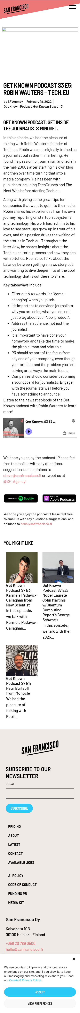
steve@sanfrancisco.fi (22, 475)
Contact (15, 853)
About (13, 835)
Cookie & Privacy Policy (25, 980)
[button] (74, 959)
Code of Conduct (22, 884)
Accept (40, 992)
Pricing (14, 826)
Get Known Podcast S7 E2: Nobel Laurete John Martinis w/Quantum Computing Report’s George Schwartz (56, 602)
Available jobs (21, 862)
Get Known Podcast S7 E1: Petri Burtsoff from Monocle (18, 685)
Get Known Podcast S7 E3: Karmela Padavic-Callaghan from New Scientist (21, 595)
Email (10, 784)
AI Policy (15, 875)
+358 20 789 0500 (20, 943)
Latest (14, 844)
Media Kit (16, 902)
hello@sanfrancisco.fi (36, 524)
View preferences (40, 1003)
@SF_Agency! (15, 481)
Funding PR (17, 893)
